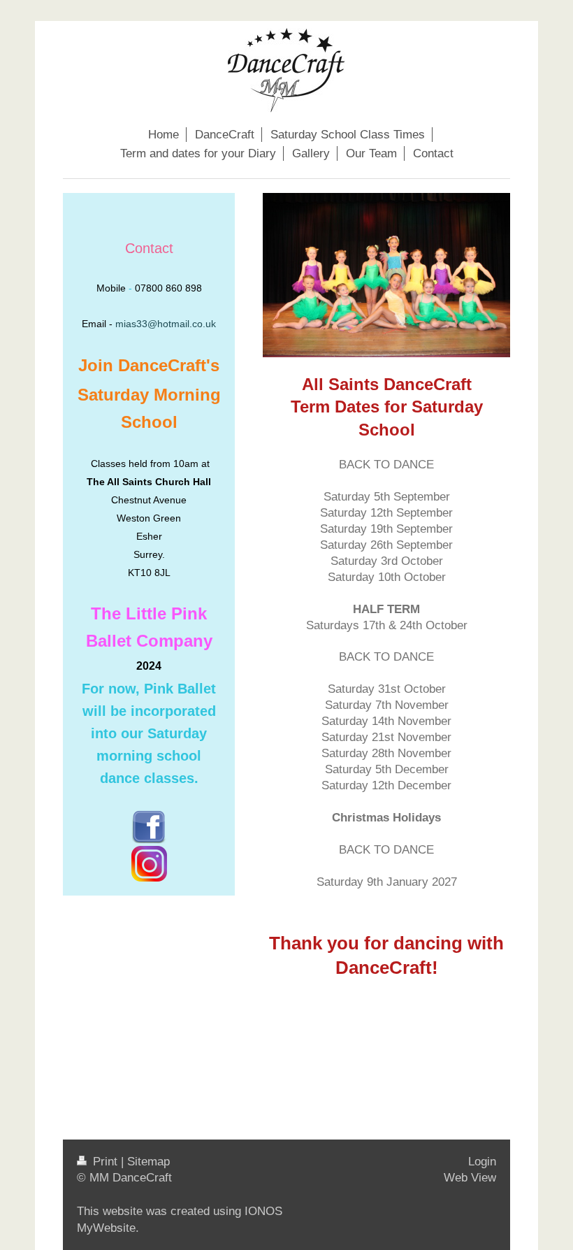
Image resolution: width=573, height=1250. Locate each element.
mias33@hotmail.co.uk (165, 323)
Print (105, 1161)
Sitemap (148, 1161)
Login (482, 1161)
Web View (470, 1177)
